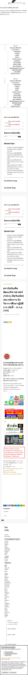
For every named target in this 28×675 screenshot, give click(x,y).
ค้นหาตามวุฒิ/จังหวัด (15, 48)
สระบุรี (5, 595)
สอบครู (17, 57)
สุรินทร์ (5, 608)
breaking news (17, 70)
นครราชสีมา (7, 548)
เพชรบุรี (5, 616)
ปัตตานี (5, 575)
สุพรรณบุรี (6, 605)
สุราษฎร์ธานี (6, 606)
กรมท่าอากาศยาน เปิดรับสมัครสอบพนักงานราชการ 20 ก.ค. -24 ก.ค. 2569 (15, 172)
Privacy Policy (15, 73)
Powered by (11, 657)
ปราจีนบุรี (6, 560)
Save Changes (13, 672)
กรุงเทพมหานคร (12, 539)
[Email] (14, 505)
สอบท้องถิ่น (17, 61)
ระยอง (8, 585)
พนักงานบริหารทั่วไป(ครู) (6, 579)
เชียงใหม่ (6, 615)
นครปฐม (6, 547)
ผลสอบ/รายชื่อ (17, 64)
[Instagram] (5, 321)
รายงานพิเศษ (17, 71)
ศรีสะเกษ (6, 589)
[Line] (7, 321)
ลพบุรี (8, 586)
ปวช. (5, 571)
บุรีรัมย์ (5, 554)
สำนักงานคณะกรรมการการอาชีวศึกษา (7, 600)
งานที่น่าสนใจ (17, 51)
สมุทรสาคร (6, 593)
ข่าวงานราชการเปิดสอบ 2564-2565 (9, 7)
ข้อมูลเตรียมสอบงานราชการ (16, 68)
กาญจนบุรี (6, 541)
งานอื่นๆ (17, 55)
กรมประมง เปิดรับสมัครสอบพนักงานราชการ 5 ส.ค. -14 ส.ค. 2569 (15, 161)
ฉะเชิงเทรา (6, 544)
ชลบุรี (5, 545)
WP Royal (13, 644)
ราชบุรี (5, 586)
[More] (11, 321)
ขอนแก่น (6, 542)
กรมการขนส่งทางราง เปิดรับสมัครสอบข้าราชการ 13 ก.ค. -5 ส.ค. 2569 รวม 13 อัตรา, (15, 166)
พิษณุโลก (6, 584)
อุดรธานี (6, 609)
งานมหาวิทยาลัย (7, 284)
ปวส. (6, 574)
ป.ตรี (6, 557)
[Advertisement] (14, 338)
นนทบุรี (6, 552)
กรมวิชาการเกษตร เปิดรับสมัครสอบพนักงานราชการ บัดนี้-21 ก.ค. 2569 (15, 149)
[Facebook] (4, 505)
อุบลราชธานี (6, 612)
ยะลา (5, 585)
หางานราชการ (15, 49)
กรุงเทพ (5, 515)
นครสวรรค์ (6, 551)
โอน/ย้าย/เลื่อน (17, 62)
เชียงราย (5, 613)
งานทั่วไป (17, 53)
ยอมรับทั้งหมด (5, 672)
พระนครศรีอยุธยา (7, 582)
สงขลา (5, 591)
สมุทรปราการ (6, 592)
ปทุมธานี (6, 558)
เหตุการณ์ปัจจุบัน (17, 66)
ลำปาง (5, 588)
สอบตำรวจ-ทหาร (17, 59)
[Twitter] (4, 321)
